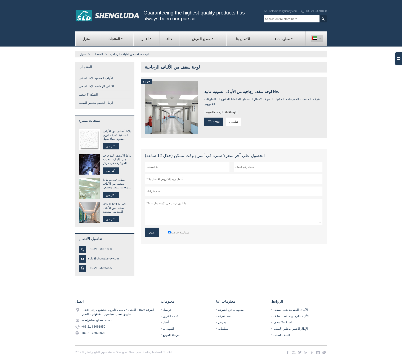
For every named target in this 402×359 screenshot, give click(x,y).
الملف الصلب (281, 335)
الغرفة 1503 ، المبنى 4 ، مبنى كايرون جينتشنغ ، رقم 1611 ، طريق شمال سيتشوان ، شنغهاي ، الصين (117, 312)
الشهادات (168, 328)
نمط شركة (225, 316)
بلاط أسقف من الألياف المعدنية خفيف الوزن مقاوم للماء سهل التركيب (117, 135)
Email (213, 121)
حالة (169, 39)
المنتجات (114, 39)
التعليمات (223, 328)
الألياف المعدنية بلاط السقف (96, 78)
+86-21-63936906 (100, 268)
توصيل (167, 309)
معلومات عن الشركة (231, 309)
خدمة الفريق (171, 316)
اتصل (79, 301)
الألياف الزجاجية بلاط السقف (96, 86)
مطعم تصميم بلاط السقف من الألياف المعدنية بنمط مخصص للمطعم (116, 183)
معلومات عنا (281, 39)
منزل (86, 39)
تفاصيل (233, 121)
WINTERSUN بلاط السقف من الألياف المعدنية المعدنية (114, 207)
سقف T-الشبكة (88, 94)
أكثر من (111, 146)
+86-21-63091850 (316, 11)
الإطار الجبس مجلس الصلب (96, 102)
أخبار (145, 39)
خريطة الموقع (171, 335)
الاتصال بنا (243, 39)
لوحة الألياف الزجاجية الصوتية (221, 112)
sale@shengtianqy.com (283, 11)
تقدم (152, 232)
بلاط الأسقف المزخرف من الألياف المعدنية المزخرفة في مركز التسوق (117, 159)
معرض (222, 322)
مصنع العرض (201, 39)
